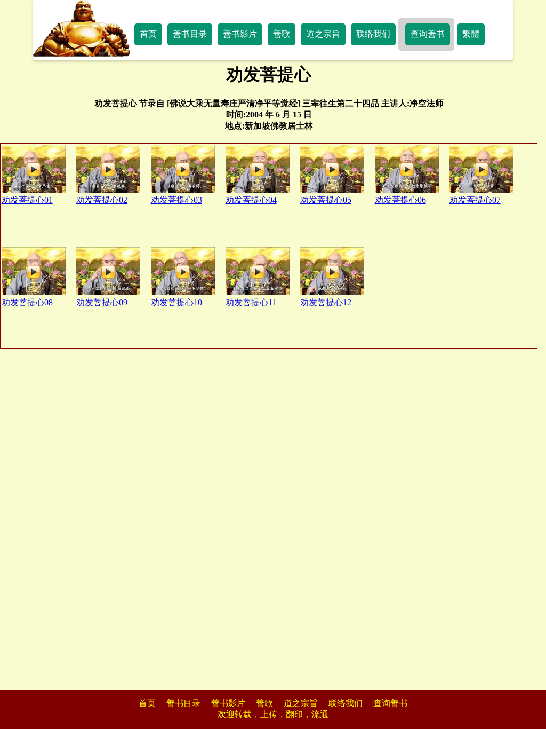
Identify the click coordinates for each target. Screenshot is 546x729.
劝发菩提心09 (101, 302)
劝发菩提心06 (400, 199)
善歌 (281, 33)
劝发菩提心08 (27, 302)
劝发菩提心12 (325, 302)
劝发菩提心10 (176, 302)
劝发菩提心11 (251, 302)
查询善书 (428, 33)
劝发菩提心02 (101, 199)
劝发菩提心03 (176, 199)
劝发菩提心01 (27, 199)
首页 (148, 33)
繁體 (470, 33)
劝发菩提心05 (325, 199)
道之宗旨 (323, 33)
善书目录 (190, 33)
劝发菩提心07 (475, 199)
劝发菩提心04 (251, 199)
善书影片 (240, 33)
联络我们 (373, 33)
